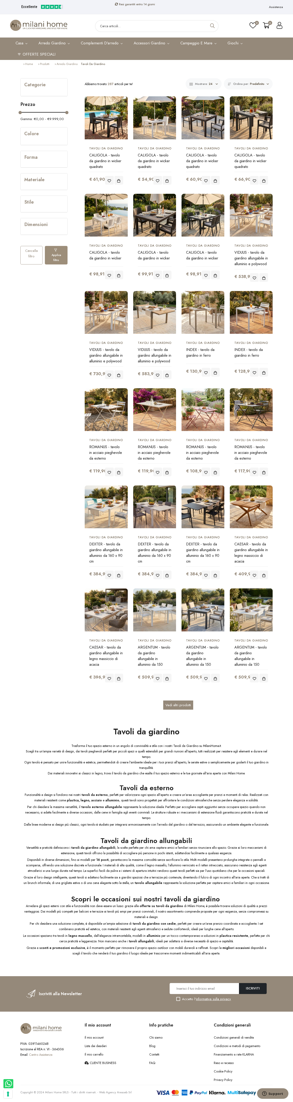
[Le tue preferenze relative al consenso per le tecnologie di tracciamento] (8, 1094)
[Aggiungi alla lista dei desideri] (109, 180)
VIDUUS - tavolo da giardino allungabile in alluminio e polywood (251, 258)
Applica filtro (56, 257)
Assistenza (276, 7)
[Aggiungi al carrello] (118, 180)
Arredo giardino (67, 64)
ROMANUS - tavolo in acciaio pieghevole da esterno (105, 452)
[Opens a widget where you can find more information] (272, 1094)
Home (29, 64)
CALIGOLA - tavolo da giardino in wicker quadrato (105, 161)
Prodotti (44, 64)
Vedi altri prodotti (178, 705)
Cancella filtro (31, 253)
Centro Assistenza (40, 1054)
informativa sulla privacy (213, 998)
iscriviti (253, 988)
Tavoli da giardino (106, 148)
